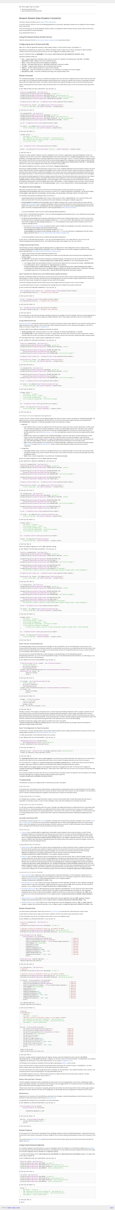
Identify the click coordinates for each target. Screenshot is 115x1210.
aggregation (26, 1141)
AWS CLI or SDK (28, 444)
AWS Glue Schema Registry (33, 204)
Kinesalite (91, 1148)
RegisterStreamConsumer (43, 444)
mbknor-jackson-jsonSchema (68, 207)
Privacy (13, 1207)
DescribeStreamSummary (28, 882)
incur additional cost (43, 327)
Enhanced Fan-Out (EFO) (25, 323)
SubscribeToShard (26, 875)
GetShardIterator (26, 847)
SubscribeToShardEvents (33, 878)
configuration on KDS (67, 1060)
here (80, 47)
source (111, 1207)
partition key (65, 1063)
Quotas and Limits (51, 1098)
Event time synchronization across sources (45, 732)
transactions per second (48, 432)
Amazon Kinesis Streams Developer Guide (46, 40)
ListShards (24, 832)
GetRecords (25, 856)
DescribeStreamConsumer (28, 888)
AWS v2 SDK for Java (54, 911)
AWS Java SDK (41, 821)
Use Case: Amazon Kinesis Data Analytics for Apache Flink (54, 233)
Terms (18, 1207)
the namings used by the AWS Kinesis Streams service (46, 251)
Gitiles (9, 1207)
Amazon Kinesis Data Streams (48, 22)
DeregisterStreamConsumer (29, 902)
